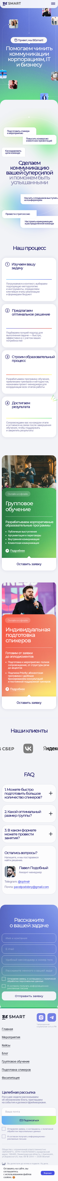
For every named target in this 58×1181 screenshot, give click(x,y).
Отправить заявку (29, 996)
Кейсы (6, 1045)
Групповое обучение (15, 1061)
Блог (5, 1053)
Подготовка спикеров (16, 1069)
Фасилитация (11, 1077)
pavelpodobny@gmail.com (31, 887)
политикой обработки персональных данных (31, 980)
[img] (12, 3)
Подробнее (17, 550)
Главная (7, 1029)
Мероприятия (11, 1037)
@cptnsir (24, 881)
